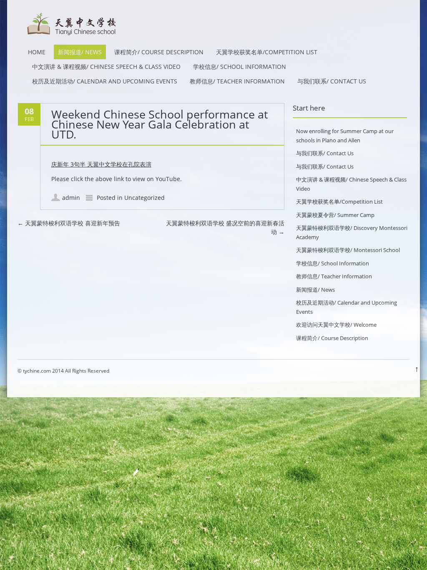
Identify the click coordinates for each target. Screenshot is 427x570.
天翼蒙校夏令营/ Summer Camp (335, 215)
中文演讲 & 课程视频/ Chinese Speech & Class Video (106, 67)
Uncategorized (144, 198)
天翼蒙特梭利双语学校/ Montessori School (348, 250)
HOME (36, 52)
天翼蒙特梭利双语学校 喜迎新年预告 (69, 223)
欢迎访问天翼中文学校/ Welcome (336, 324)
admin (71, 198)
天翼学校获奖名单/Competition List (266, 52)
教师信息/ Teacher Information (237, 81)
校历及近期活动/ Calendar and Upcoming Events (104, 81)
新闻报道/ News (80, 52)
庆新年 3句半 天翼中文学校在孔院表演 (101, 164)
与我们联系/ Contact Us (331, 81)
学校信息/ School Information (239, 67)
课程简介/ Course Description (158, 52)
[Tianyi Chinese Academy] (72, 36)
